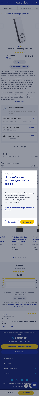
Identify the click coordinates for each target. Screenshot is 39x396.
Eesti (6, 174)
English (12, 174)
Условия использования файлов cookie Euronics (19, 209)
